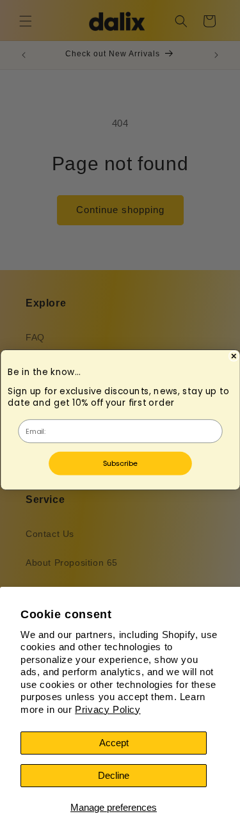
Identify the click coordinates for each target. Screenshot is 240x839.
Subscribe (120, 463)
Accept (114, 742)
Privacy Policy (107, 709)
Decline (113, 775)
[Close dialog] (233, 355)
